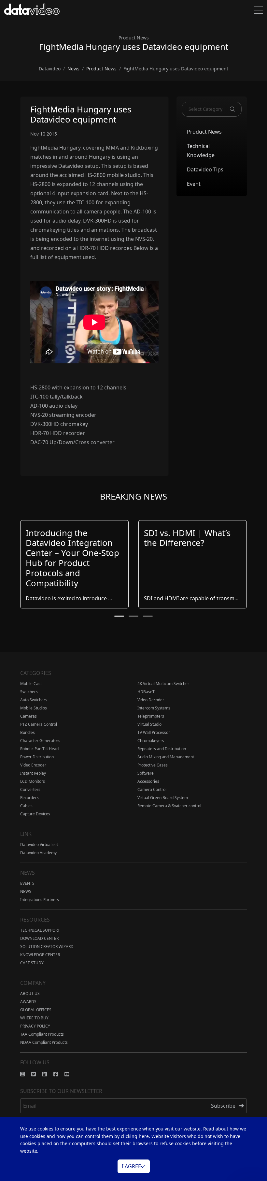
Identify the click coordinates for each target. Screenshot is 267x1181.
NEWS (25, 891)
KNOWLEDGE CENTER (40, 954)
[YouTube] (70, 1074)
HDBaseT (146, 691)
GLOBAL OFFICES (35, 1010)
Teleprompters (150, 716)
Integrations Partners (39, 899)
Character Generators (40, 740)
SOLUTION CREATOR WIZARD (47, 946)
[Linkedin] (47, 1074)
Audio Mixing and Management (165, 757)
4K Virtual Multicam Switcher (163, 683)
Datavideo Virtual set (39, 844)
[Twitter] (36, 1074)
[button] (119, 616)
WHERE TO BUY (34, 1018)
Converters (30, 789)
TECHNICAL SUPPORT (40, 930)
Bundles (27, 732)
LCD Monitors (32, 781)
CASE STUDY (32, 963)
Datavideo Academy (38, 852)
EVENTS (27, 883)
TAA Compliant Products (42, 1034)
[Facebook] (58, 1074)
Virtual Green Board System (162, 797)
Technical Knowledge (201, 150)
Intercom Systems (153, 708)
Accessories (148, 781)
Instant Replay (33, 773)
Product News (204, 131)
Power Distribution (37, 757)
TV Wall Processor (153, 732)
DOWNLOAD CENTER (39, 938)
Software (145, 773)
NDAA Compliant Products (44, 1042)
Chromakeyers (150, 740)
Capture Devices (35, 814)
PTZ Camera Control (38, 724)
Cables (26, 806)
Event (194, 183)
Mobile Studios (33, 708)
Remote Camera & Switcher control (169, 806)
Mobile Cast (31, 683)
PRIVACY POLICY (35, 1026)
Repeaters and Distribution (161, 748)
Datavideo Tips (205, 169)
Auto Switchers (33, 700)
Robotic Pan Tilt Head (39, 748)
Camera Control (151, 789)
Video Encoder (33, 765)
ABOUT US (30, 993)
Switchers (29, 691)
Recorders (29, 797)
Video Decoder (150, 700)
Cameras (28, 716)
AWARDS (28, 1001)
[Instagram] (25, 1074)
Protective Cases (152, 765)
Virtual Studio (149, 724)
